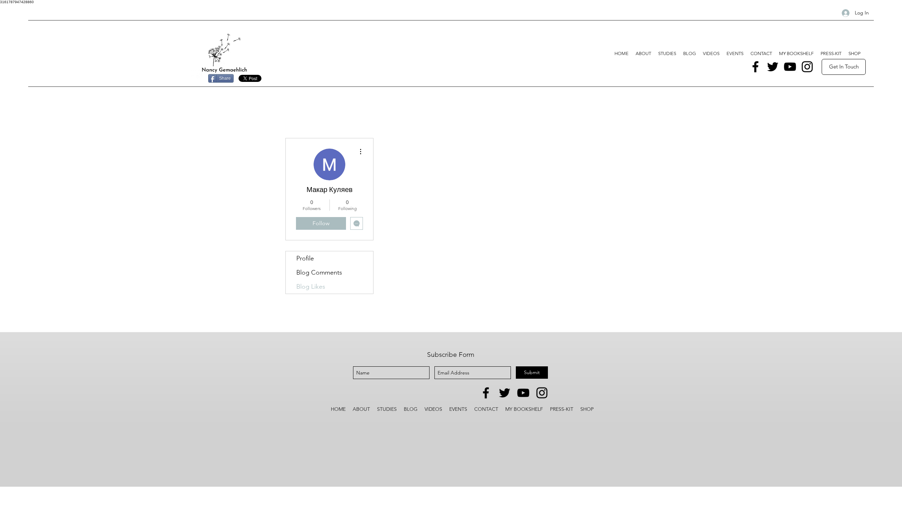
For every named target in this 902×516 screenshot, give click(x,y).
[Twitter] (772, 66)
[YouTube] (790, 66)
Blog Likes (310, 286)
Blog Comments (319, 272)
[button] (667, 53)
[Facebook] (755, 66)
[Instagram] (807, 66)
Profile (305, 258)
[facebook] (485, 392)
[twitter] (504, 392)
